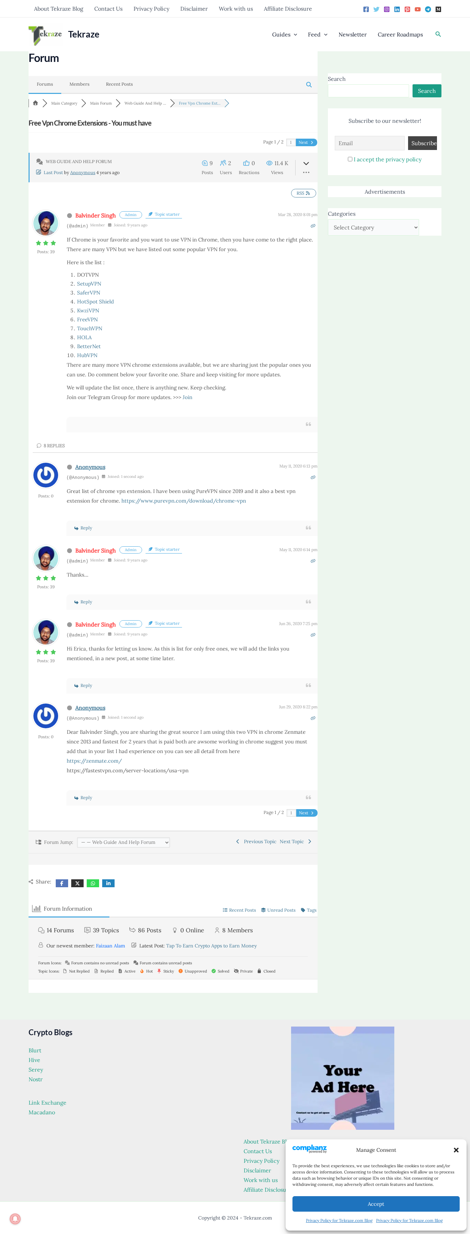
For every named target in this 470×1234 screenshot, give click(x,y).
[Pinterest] (407, 9)
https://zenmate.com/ (94, 761)
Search (337, 78)
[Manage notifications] (15, 1218)
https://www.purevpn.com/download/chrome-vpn (183, 500)
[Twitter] (376, 9)
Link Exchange (47, 1102)
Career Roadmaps (400, 34)
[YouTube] (418, 9)
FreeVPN (87, 319)
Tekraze (83, 34)
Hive (34, 1059)
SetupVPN (89, 283)
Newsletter (353, 34)
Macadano (42, 1112)
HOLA (84, 337)
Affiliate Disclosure (288, 8)
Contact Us (108, 8)
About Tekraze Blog (58, 8)
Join (187, 397)
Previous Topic (258, 841)
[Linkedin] (397, 9)
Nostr (36, 1079)
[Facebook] (366, 9)
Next (304, 142)
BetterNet (89, 346)
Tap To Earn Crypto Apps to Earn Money (211, 946)
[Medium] (438, 9)
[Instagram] (387, 9)
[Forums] (35, 103)
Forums (45, 84)
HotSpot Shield (95, 301)
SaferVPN (88, 292)
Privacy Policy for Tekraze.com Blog (339, 1220)
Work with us (236, 8)
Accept (376, 1204)
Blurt (35, 1050)
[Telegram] (428, 9)
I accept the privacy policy (387, 159)
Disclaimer (194, 8)
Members (79, 84)
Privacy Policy (151, 8)
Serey (36, 1069)
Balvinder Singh (95, 215)
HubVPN (87, 355)
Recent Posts (119, 84)
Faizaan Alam (110, 946)
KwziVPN (88, 310)
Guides (281, 34)
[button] (456, 1150)
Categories (341, 213)
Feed (314, 34)
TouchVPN (89, 328)
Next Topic (293, 841)
